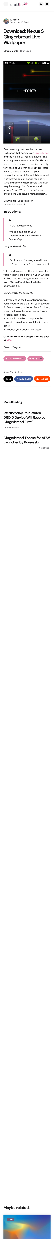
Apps (10, 1219)
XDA (9, 340)
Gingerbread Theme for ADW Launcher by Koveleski (26, 440)
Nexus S (36, 358)
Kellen (16, 19)
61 (11, 50)
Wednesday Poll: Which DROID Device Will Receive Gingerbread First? (24, 417)
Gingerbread (42, 153)
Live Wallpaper (15, 358)
